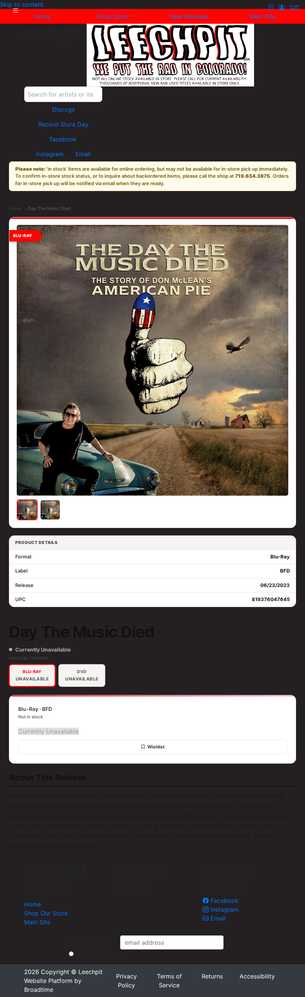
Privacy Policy (126, 981)
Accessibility (257, 976)
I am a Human (97, 954)
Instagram (223, 909)
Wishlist (156, 747)
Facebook (223, 900)
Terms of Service (169, 981)
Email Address (94, 942)
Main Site (37, 922)
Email (217, 918)
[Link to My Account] (282, 7)
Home (15, 208)
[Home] (170, 55)
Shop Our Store (46, 913)
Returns (212, 976)
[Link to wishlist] (271, 7)
